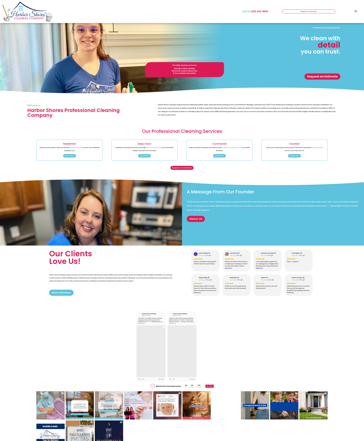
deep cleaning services (153, 147)
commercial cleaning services (231, 147)
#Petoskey (152, 394)
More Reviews (61, 293)
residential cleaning (76, 147)
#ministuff (207, 392)
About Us (195, 219)
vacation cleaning (317, 147)
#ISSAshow (203, 394)
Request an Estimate (322, 76)
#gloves (212, 392)
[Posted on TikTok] (163, 314)
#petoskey (188, 391)
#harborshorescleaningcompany (179, 394)
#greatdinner (204, 321)
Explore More (69, 156)
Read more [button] (228, 268)
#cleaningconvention (213, 394)
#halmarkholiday (174, 392)
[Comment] (143, 379)
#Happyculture (218, 320)
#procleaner (219, 392)
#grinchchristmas (143, 394)
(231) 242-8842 (259, 11)
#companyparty (213, 321)
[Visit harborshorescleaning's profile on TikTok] (140, 314)
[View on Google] (196, 254)
